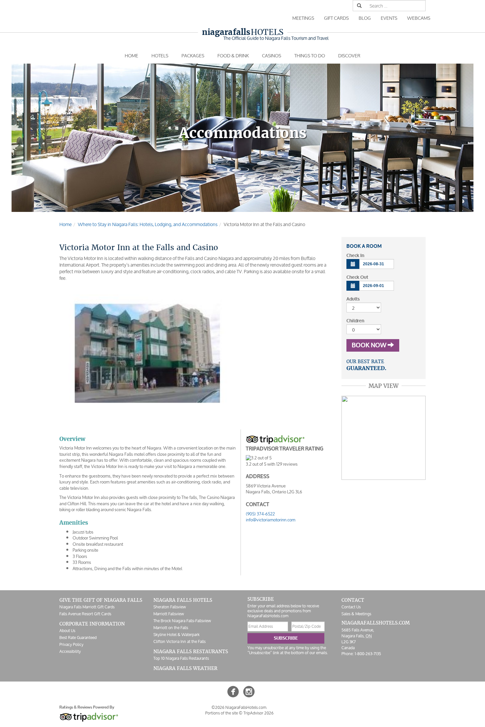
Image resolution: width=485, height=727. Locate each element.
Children (355, 321)
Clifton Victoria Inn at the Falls (179, 641)
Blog (365, 18)
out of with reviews (272, 464)
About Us (67, 630)
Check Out (357, 277)
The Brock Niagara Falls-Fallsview (182, 621)
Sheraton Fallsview (169, 607)
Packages (192, 55)
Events (389, 18)
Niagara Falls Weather (185, 668)
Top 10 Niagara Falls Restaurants (181, 658)
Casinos (271, 55)
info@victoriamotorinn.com (270, 519)
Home (131, 55)
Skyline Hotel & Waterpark (176, 634)
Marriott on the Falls (170, 628)
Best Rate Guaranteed (78, 637)
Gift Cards (336, 18)
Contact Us (351, 607)
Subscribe (286, 638)
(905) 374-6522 (260, 513)
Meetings (303, 18)
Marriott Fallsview (168, 614)
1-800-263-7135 (368, 654)
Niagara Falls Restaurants (190, 651)
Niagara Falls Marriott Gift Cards (86, 607)
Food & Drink (233, 55)
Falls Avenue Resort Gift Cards (85, 614)
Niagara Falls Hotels (182, 600)
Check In (355, 255)
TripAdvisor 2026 (258, 713)
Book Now (370, 345)
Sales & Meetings (356, 614)
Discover (349, 55)
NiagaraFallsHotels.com (375, 623)
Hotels (242, 32)
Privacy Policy (71, 644)
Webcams (418, 18)
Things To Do (309, 55)
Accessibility (70, 651)
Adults (353, 299)
